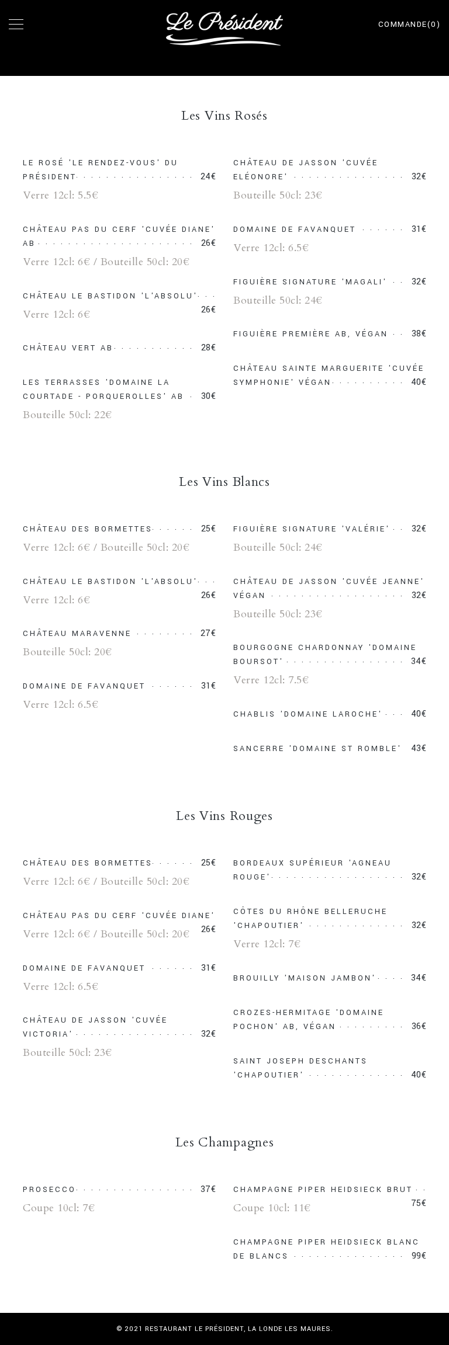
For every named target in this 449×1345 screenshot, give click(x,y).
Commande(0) (409, 24)
